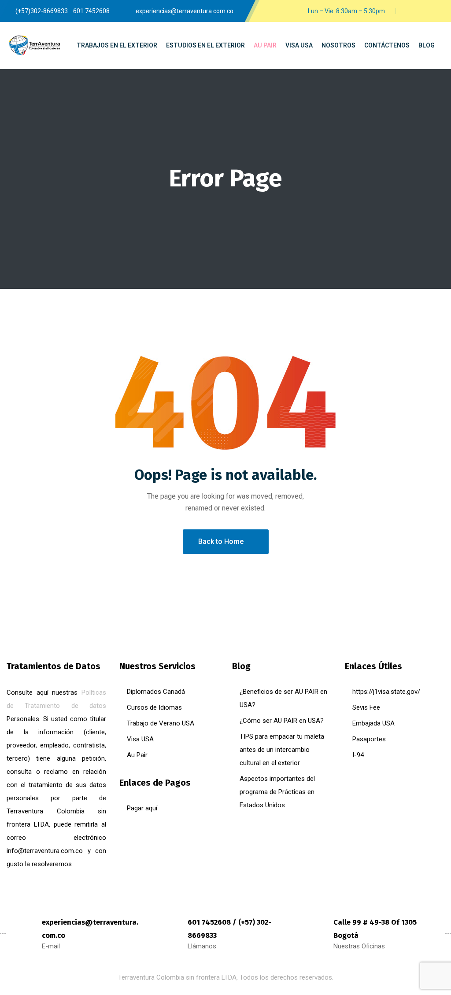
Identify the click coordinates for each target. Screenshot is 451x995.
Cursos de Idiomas (154, 707)
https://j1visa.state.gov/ (386, 692)
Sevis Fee (366, 707)
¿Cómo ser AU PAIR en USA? (282, 721)
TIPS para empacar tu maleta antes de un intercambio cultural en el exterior (282, 750)
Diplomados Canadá (156, 692)
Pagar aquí (142, 808)
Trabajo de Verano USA (160, 723)
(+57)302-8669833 (41, 11)
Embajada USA (373, 723)
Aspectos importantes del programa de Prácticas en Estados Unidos (277, 792)
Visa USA (140, 739)
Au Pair (137, 755)
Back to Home (221, 541)
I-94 (358, 755)
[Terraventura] (34, 45)
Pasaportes (369, 739)
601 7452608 (91, 11)
